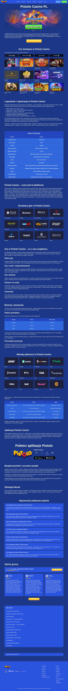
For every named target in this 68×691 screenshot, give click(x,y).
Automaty (56, 55)
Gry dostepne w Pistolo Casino (12, 611)
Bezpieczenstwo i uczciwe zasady (13, 637)
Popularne (11, 55)
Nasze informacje (10, 616)
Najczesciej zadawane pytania (12, 643)
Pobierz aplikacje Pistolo (11, 635)
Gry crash (41, 55)
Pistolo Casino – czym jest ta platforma (14, 619)
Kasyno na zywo (25, 55)
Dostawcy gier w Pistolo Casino (13, 621)
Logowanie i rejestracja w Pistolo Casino (14, 613)
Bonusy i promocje (10, 627)
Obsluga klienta (9, 640)
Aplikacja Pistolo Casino (11, 632)
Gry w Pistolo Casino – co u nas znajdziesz (15, 624)
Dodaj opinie (57, 569)
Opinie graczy (9, 645)
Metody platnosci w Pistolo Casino (13, 629)
